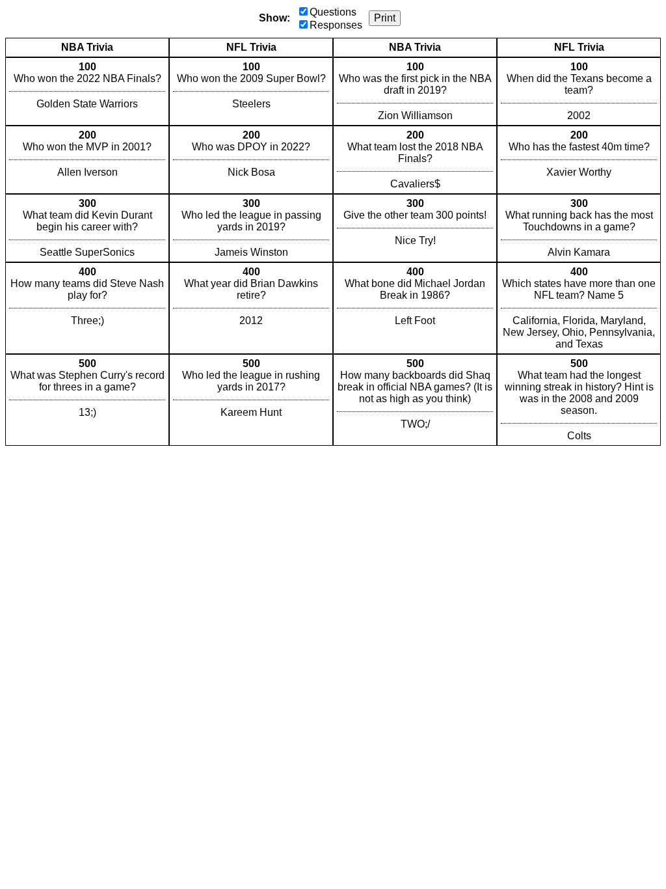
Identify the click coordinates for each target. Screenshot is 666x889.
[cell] (87, 91)
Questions (333, 12)
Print (384, 17)
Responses (336, 25)
